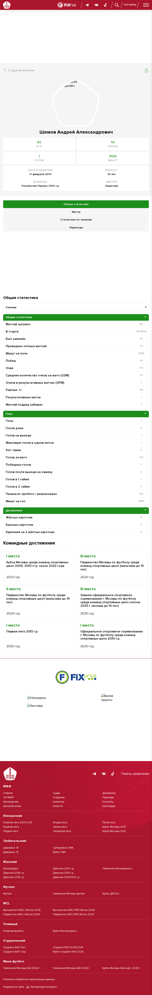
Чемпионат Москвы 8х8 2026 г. (71, 968)
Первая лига (10, 831)
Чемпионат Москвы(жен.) (117, 868)
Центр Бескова (12, 806)
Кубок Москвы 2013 (114, 831)
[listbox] (76, 307)
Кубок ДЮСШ (110, 893)
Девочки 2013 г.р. (63, 872)
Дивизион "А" (11, 847)
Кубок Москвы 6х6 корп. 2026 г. (121, 968)
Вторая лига (60, 822)
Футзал (7, 893)
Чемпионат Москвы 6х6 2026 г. (21, 968)
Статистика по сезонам (76, 219)
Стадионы (59, 797)
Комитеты (58, 801)
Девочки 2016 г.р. (13, 872)
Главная (8, 793)
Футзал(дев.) (10, 868)
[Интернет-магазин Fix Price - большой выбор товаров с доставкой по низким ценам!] (76, 677)
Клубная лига (11, 826)
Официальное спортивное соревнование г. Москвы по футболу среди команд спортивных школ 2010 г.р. (111, 635)
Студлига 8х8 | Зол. (14, 947)
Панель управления (135, 773)
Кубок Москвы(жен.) (65, 931)
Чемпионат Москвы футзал (69, 893)
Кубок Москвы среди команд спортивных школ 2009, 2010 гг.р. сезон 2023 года (37, 564)
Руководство (11, 801)
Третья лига (60, 826)
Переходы (76, 227)
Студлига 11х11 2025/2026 (68, 947)
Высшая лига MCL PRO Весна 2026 (74, 910)
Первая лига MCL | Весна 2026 (21, 914)
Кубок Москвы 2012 (114, 826)
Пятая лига (108, 822)
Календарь (108, 806)
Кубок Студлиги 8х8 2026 (68, 951)
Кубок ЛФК (59, 852)
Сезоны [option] (11, 307)
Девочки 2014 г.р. (63, 868)
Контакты (107, 801)
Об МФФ (8, 797)
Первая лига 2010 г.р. (22, 631)
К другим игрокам (21, 70)
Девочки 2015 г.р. (13, 877)
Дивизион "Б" (11, 852)
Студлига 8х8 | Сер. (14, 951)
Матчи (76, 212)
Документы (109, 793)
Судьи (56, 793)
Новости (58, 806)
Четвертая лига (62, 831)
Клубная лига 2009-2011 (17, 822)
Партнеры (108, 797)
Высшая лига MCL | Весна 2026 (22, 910)
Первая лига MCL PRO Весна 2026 (73, 914)
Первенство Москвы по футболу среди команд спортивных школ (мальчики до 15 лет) (112, 566)
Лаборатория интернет (43, 986)
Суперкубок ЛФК (63, 847)
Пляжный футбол (13, 931)
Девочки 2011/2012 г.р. (66, 877)
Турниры (129, 4)
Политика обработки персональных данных (29, 979)
